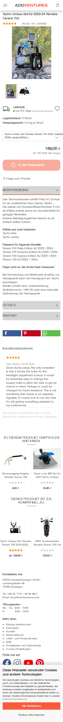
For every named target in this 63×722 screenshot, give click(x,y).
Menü (5, 5)
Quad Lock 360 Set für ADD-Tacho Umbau (47, 475)
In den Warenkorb (31, 165)
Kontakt (10, 631)
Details (9, 305)
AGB (8, 642)
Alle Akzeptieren (31, 705)
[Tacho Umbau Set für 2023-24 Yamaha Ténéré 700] (31, 52)
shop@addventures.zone (24, 597)
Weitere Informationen (31, 714)
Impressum (12, 627)
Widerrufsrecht (14, 634)
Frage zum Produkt (18, 178)
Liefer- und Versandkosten (21, 638)
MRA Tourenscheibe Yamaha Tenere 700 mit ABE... (47, 543)
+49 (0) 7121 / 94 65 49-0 (22, 593)
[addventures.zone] (31, 5)
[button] (12, 333)
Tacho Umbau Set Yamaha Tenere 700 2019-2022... (15, 543)
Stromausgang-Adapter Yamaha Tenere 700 (15, 475)
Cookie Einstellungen (18, 649)
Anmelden (50, 416)
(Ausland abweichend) (42, 111)
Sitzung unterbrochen (18, 624)
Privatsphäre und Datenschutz (23, 645)
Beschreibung (15, 190)
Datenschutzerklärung (15, 699)
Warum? (10, 316)
